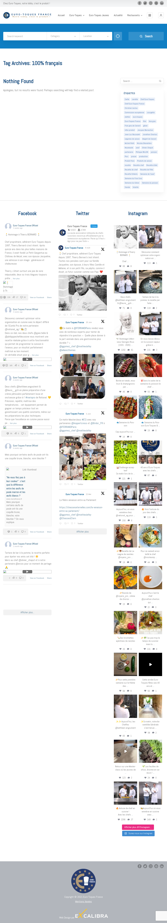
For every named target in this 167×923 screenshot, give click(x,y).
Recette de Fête (146, 169)
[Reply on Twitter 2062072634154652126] (61, 484)
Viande (127, 187)
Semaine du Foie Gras (133, 178)
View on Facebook (37, 297)
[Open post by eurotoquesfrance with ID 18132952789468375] (150, 793)
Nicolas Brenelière (144, 143)
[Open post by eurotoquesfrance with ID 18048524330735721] (125, 577)
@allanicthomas (67, 350)
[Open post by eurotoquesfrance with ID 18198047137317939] (150, 365)
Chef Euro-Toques (147, 99)
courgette (151, 112)
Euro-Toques (75, 15)
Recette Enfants (131, 174)
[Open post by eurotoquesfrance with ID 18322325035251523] (150, 494)
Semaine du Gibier (132, 183)
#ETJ (84, 419)
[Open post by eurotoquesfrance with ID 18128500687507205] (125, 706)
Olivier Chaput (147, 148)
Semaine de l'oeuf (147, 174)
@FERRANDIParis (82, 328)
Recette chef (138, 165)
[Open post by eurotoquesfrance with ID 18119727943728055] (150, 706)
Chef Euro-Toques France (134, 104)
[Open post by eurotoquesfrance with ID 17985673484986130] (150, 622)
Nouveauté (129, 148)
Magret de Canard (149, 139)
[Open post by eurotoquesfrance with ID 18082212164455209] (150, 535)
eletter (127, 117)
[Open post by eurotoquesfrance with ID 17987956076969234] (150, 751)
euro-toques (137, 117)
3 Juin (88, 414)
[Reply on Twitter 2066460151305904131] (61, 404)
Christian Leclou (131, 108)
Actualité (118, 15)
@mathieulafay (83, 346)
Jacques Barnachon (145, 130)
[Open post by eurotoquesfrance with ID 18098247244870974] (125, 622)
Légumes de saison (132, 139)
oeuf (137, 148)
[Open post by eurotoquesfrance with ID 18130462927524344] (150, 407)
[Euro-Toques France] (28, 15)
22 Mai (89, 494)
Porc (126, 156)
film (144, 121)
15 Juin (89, 322)
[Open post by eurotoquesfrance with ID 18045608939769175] (150, 664)
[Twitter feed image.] (83, 293)
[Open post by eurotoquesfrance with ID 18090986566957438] (125, 793)
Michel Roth (129, 143)
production (143, 156)
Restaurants (133, 15)
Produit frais (129, 161)
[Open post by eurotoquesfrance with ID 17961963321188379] (150, 236)
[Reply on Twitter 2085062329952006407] (60, 315)
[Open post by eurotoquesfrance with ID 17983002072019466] (125, 323)
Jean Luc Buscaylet (132, 134)
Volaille (135, 187)
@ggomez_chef (67, 346)
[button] (161, 15)
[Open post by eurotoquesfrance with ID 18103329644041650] (125, 407)
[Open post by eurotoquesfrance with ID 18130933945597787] (150, 452)
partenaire (129, 152)
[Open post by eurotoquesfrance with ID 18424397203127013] (125, 664)
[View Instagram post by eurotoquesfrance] (135, 246)
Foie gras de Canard (132, 126)
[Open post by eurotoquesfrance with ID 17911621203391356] (125, 535)
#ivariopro (30, 397)
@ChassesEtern (67, 518)
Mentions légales (83, 901)
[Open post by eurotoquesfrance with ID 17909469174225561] (125, 494)
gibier (145, 126)
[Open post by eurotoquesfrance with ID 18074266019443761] (125, 281)
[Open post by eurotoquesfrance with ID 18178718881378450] (125, 751)
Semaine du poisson (150, 183)
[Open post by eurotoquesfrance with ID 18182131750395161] (125, 452)
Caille (127, 99)
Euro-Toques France (132, 121)
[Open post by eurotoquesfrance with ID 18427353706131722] (125, 365)
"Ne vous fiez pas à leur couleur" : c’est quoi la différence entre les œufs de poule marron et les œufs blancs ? (15, 486)
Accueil (61, 15)
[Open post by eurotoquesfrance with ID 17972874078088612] (150, 281)
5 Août (88, 247)
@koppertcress (79, 423)
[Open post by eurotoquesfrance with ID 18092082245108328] (125, 236)
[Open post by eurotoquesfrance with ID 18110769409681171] (150, 577)
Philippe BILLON (142, 152)
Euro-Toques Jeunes (99, 15)
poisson (154, 152)
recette (128, 165)
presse (133, 156)
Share (49, 297)
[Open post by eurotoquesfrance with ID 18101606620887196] (150, 323)
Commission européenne (134, 112)
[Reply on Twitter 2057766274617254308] (61, 523)
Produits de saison (144, 161)
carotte (135, 99)
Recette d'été (151, 165)
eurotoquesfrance (125, 228)
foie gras (152, 121)
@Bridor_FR (97, 423)
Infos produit (130, 130)
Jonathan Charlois (150, 134)
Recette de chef (131, 169)
